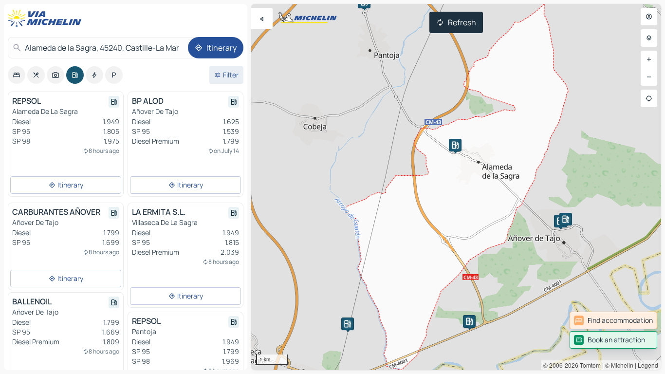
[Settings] (649, 38)
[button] (455, 145)
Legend (648, 365)
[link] (613, 320)
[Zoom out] (649, 77)
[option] (16, 75)
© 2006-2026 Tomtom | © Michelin (588, 365)
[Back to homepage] (47, 18)
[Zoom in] (649, 59)
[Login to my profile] (649, 16)
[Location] (649, 98)
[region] (456, 187)
